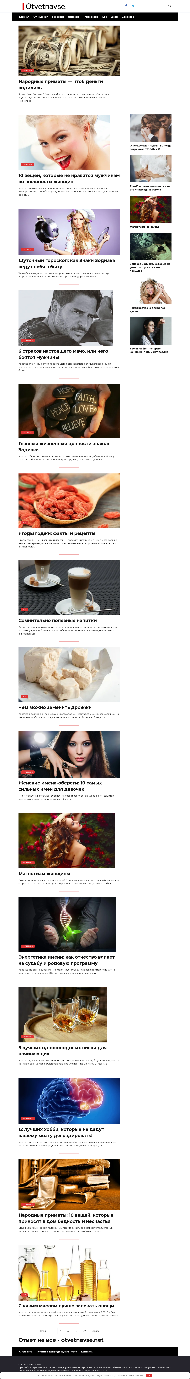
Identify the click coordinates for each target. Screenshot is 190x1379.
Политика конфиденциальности (56, 1351)
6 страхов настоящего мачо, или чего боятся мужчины (63, 354)
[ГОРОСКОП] (69, 253)
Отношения (40, 17)
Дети (114, 17)
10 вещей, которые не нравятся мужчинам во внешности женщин (69, 178)
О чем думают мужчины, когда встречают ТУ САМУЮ (150, 147)
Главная (24, 17)
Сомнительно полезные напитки (57, 620)
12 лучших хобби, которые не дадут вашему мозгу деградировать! (61, 1132)
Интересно (91, 17)
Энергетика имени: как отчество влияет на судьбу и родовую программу (66, 960)
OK (149, 1375)
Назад (42, 1331)
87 (84, 1331)
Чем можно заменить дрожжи (55, 707)
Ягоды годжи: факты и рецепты (56, 533)
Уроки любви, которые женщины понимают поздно (149, 350)
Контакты (87, 1351)
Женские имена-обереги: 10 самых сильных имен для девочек (60, 786)
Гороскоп (58, 17)
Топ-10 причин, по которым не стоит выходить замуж (150, 188)
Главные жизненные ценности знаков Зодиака (63, 446)
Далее (96, 1331)
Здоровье (128, 17)
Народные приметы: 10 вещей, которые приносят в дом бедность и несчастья (65, 1218)
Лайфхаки (74, 17)
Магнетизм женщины (44, 873)
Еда (104, 17)
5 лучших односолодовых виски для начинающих (62, 1051)
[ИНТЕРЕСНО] (65, 344)
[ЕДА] (69, 526)
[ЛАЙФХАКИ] (69, 74)
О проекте (25, 1351)
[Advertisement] (151, 67)
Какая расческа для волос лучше (147, 309)
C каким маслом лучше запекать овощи (66, 1305)
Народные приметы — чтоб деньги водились (60, 84)
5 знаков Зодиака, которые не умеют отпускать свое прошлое (150, 267)
